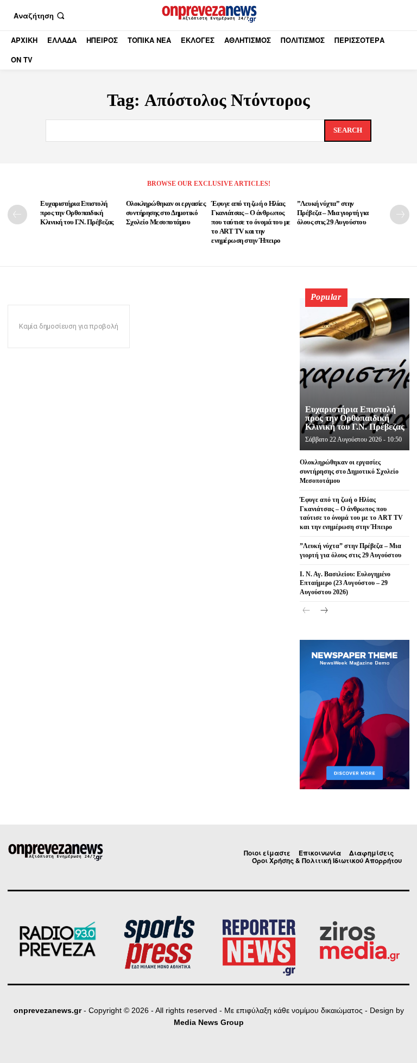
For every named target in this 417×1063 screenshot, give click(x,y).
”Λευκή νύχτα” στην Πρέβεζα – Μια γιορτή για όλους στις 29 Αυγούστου (333, 212)
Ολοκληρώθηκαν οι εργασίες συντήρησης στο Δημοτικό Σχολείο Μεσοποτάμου (166, 212)
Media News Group (209, 1022)
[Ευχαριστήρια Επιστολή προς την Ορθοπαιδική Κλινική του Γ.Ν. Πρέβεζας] (354, 374)
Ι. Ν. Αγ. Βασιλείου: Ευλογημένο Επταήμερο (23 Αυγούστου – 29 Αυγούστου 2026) (345, 583)
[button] (40, 15)
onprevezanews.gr (47, 1010)
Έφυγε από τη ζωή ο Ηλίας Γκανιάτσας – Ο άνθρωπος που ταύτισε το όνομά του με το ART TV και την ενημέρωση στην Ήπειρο (250, 221)
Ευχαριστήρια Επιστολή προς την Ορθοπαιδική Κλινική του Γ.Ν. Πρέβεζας (76, 212)
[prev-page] (17, 214)
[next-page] (399, 214)
